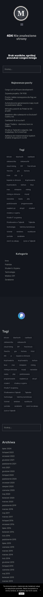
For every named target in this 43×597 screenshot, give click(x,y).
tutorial (9, 232)
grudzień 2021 (8, 460)
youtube (10, 236)
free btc (10, 171)
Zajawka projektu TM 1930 (16, 93)
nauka (20, 199)
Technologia (10, 272)
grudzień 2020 (8, 471)
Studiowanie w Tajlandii (15, 222)
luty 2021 (6, 467)
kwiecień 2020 (8, 498)
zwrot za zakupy (13, 241)
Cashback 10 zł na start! (15, 120)
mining (28, 190)
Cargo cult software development (19, 90)
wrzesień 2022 (8, 456)
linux (32, 185)
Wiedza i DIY (10, 276)
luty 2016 (6, 536)
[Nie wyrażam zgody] (40, 590)
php (28, 199)
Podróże (8, 264)
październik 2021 (9, 464)
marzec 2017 (7, 517)
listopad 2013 (7, 566)
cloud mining (11, 166)
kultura (23, 185)
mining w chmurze (13, 194)
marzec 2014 (7, 555)
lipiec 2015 (6, 543)
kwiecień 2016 (8, 532)
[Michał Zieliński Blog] (21, 13)
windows (20, 232)
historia (27, 171)
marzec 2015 (7, 551)
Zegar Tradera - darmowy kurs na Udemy (19, 125)
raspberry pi (11, 208)
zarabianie (21, 236)
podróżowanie (12, 204)
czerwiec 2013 (8, 570)
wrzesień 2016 (8, 524)
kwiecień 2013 (8, 577)
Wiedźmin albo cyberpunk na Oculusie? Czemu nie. (21, 116)
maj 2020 (6, 494)
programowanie (27, 204)
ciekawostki (24, 161)
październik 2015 (9, 539)
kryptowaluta (30, 180)
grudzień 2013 (8, 562)
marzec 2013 (7, 581)
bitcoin (9, 157)
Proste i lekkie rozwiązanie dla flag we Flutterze (20, 98)
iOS (16, 176)
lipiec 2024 (6, 449)
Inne (7, 261)
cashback (31, 157)
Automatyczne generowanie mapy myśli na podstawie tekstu (21, 104)
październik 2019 (9, 505)
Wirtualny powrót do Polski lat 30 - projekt (19, 110)
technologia (11, 227)
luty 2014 (6, 558)
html (8, 176)
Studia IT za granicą (14, 218)
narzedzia (10, 199)
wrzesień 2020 (8, 483)
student (32, 208)
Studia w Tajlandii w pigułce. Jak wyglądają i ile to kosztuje (18, 131)
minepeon (17, 190)
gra (18, 171)
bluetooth (19, 157)
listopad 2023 (8, 452)
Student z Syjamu (12, 268)
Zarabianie (9, 280)
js (22, 176)
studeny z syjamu (13, 213)
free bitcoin (31, 166)
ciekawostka (11, 161)
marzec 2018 (7, 509)
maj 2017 (6, 513)
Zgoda (21, 593)
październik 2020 (9, 479)
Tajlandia (31, 222)
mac (8, 190)
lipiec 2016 (6, 528)
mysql (27, 194)
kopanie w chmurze (14, 180)
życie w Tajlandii (29, 241)
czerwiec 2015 (8, 547)
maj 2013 (6, 574)
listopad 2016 (7, 520)
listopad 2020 (8, 475)
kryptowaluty (12, 185)
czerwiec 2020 (8, 490)
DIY (21, 166)
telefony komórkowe (27, 227)
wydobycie (32, 232)
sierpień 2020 (8, 486)
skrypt (22, 208)
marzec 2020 (7, 502)
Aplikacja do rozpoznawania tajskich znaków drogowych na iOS (20, 137)
